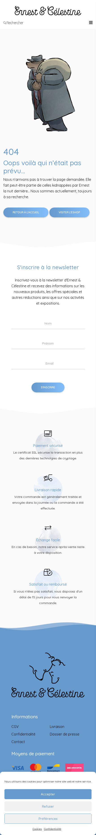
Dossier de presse (64, 734)
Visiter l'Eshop (69, 212)
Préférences (48, 819)
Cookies (37, 829)
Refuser (48, 806)
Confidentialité (52, 829)
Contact (18, 741)
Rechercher (14, 22)
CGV (15, 726)
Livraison (57, 726)
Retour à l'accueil (26, 212)
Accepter (48, 794)
